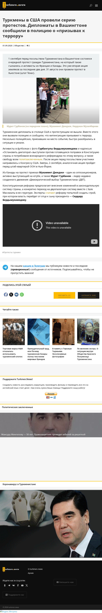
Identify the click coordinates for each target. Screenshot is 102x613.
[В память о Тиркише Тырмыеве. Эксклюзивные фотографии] (63, 344)
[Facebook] (17, 585)
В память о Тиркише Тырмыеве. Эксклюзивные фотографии (62, 352)
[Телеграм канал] (8, 585)
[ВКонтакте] (13, 585)
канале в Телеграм (34, 265)
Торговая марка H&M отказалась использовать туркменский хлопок (13, 352)
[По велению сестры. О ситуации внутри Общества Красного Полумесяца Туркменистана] (88, 344)
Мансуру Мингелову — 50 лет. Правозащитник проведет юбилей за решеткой (43, 434)
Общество (19, 45)
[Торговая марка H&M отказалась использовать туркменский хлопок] (14, 344)
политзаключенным (30, 159)
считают (50, 192)
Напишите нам (66, 582)
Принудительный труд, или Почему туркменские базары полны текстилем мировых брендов (38, 353)
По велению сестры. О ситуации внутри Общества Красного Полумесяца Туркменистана (87, 353)
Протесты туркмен (12, 252)
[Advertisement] (41, 459)
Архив (30, 573)
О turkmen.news (35, 569)
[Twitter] (26, 585)
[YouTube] (22, 585)
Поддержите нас (16, 594)
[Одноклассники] (4, 585)
